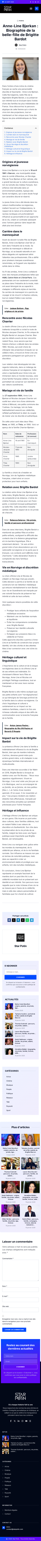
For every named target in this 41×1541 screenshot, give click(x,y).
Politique (9, 1093)
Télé (7, 1102)
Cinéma (9, 1081)
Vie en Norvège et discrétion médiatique (16, 145)
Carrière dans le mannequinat (17, 135)
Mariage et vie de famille (15, 140)
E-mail (5, 1296)
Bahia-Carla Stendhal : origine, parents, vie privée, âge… (24, 1006)
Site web (5, 1306)
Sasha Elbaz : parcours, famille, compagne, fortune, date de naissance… (30, 1222)
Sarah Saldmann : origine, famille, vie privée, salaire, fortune (24, 1041)
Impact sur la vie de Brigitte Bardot (19, 151)
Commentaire (7, 1258)
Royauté (9, 1106)
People (21, 21)
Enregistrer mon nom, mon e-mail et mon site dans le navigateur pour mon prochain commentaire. (18, 1321)
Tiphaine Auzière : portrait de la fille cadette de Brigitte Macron (25, 1016)
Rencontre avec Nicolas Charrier (18, 137)
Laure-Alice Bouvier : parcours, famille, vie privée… (25, 1032)
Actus (8, 1077)
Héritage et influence (14, 154)
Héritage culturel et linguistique (18, 149)
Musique (9, 1085)
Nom (4, 1286)
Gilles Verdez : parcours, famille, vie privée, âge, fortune (10, 1221)
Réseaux (9, 1098)
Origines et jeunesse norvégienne (19, 132)
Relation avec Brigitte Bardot (17, 142)
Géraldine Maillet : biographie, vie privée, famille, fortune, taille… (25, 1051)
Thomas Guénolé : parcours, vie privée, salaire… (25, 1024)
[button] (31, 8)
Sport (8, 1110)
